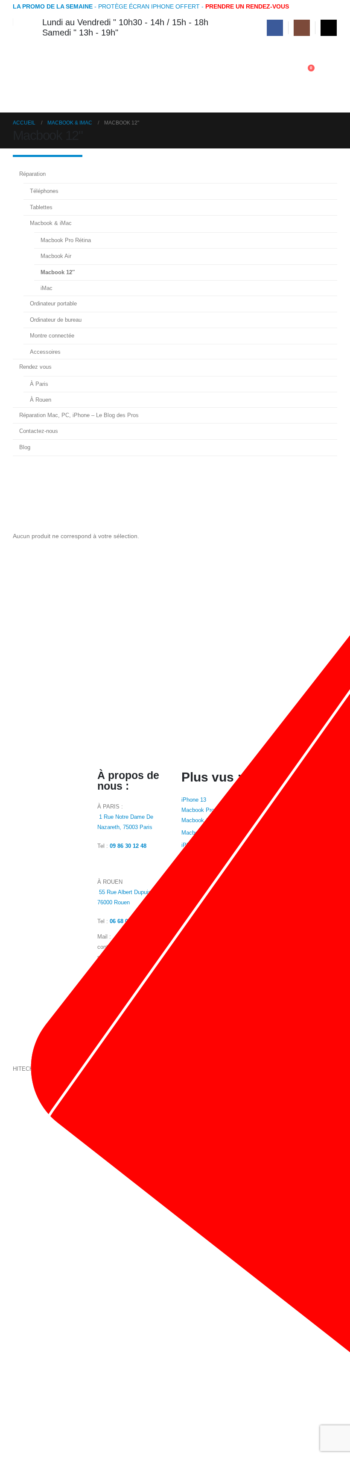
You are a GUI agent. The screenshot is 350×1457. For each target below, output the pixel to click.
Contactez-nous (38, 431)
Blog (24, 447)
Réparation (32, 174)
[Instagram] (302, 28)
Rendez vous (35, 367)
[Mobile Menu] (329, 77)
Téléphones (44, 191)
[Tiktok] (329, 28)
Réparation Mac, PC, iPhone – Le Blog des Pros (79, 415)
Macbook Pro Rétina (66, 240)
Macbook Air (56, 256)
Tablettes (41, 207)
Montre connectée (52, 335)
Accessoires (45, 352)
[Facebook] (275, 28)
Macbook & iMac (51, 223)
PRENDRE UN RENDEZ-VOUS (247, 6)
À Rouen (40, 400)
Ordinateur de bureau (56, 320)
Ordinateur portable (53, 303)
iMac (46, 288)
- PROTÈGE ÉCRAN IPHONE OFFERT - (109, 6)
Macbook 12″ (58, 272)
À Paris (39, 384)
